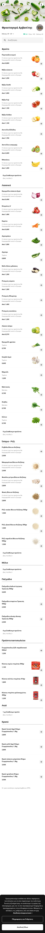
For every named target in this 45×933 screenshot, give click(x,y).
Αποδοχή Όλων (22, 927)
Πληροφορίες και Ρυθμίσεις (22, 919)
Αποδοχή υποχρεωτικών (22, 913)
